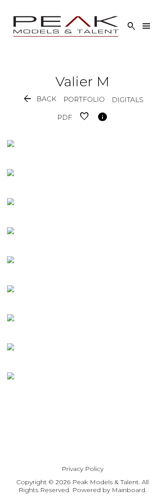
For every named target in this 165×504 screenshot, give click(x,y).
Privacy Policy (82, 469)
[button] (39, 99)
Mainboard (128, 490)
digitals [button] (127, 100)
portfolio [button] (84, 99)
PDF (64, 117)
